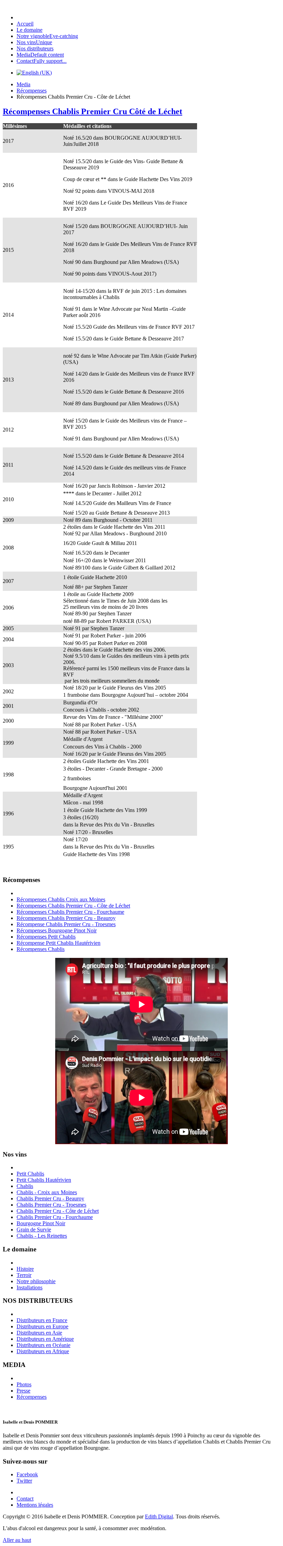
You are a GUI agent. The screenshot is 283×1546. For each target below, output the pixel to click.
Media (23, 84)
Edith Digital (159, 1516)
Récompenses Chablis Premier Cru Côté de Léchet (92, 111)
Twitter (24, 1481)
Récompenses (32, 90)
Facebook (27, 1474)
